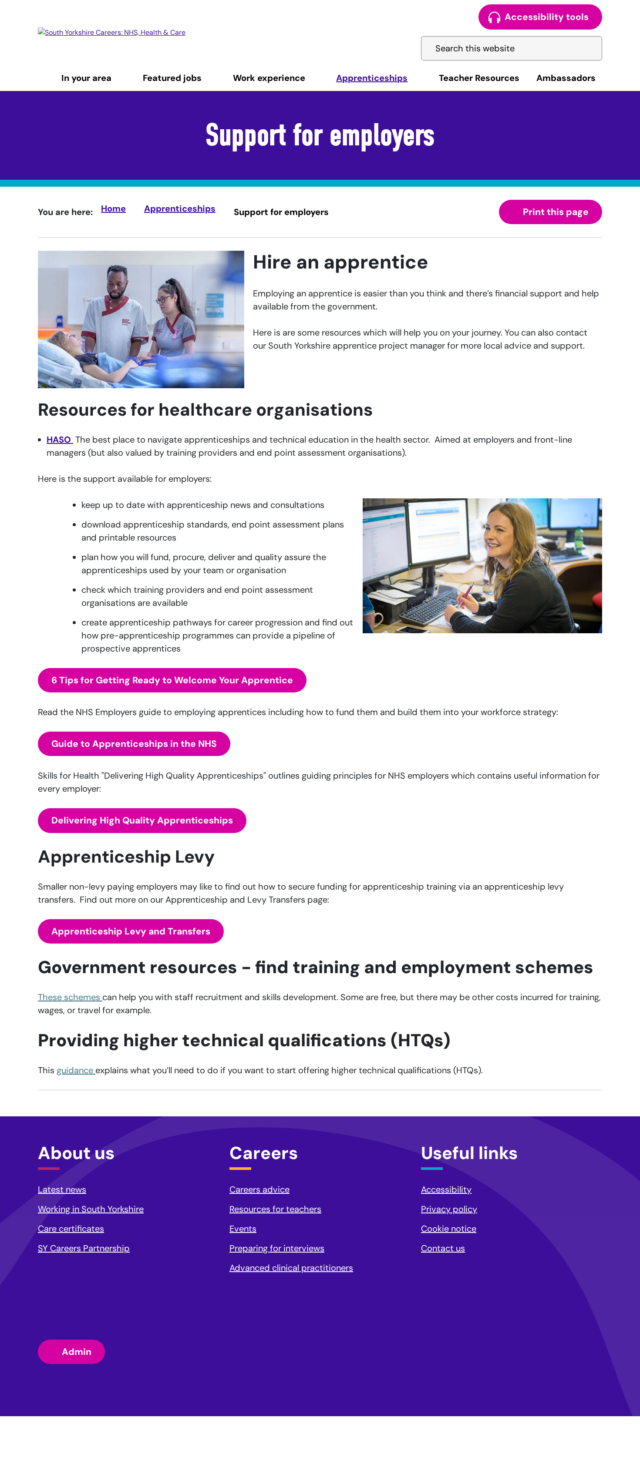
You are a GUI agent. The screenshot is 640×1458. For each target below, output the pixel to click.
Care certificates (71, 1228)
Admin (76, 1352)
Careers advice (259, 1189)
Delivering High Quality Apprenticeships (142, 820)
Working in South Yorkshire (91, 1209)
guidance (76, 1070)
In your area (86, 78)
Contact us (443, 1248)
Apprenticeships (372, 78)
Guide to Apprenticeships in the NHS (134, 744)
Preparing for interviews (276, 1248)
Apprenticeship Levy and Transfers (130, 931)
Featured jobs (172, 78)
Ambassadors (566, 78)
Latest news (62, 1189)
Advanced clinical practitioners (291, 1267)
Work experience (269, 78)
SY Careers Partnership (84, 1248)
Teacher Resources (479, 78)
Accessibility (446, 1189)
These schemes (70, 997)
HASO (60, 439)
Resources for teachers (275, 1209)
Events (242, 1228)
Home (113, 208)
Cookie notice (448, 1228)
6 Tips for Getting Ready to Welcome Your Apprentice (172, 680)
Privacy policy (449, 1209)
